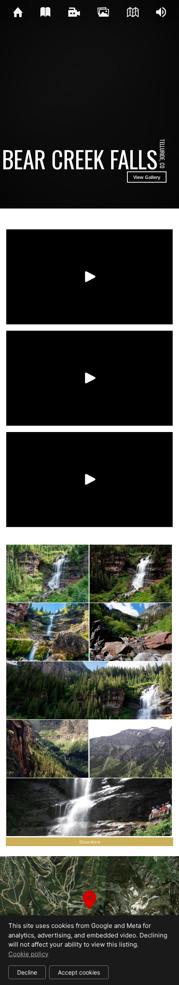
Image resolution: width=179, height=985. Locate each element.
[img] (18, 12)
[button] (89, 910)
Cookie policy (28, 954)
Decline (27, 972)
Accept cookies (79, 972)
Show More (89, 842)
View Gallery (146, 177)
